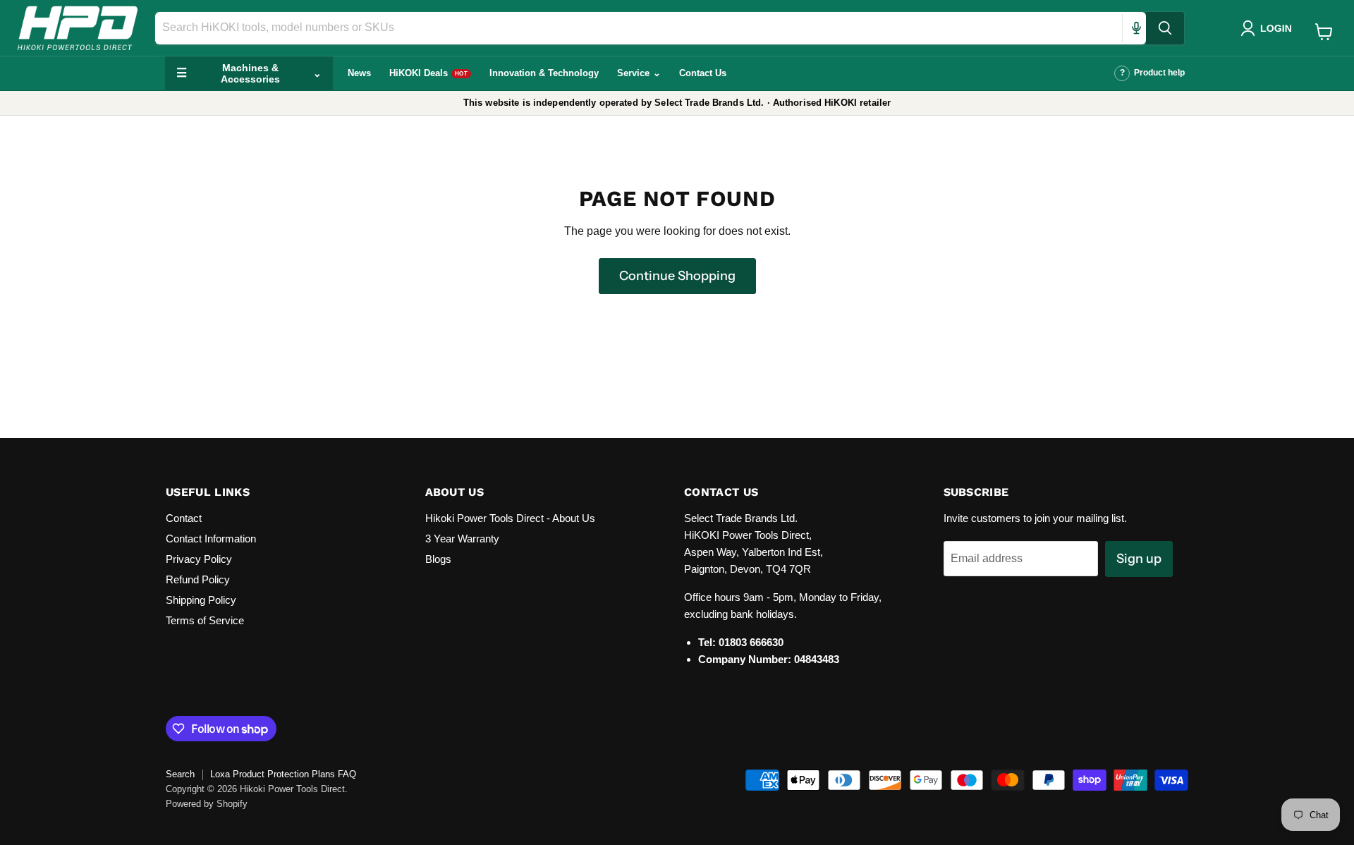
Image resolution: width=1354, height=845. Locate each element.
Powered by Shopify (207, 803)
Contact (184, 518)
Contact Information (211, 539)
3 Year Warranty (462, 539)
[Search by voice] (1136, 28)
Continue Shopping (677, 276)
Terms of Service (205, 620)
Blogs (438, 559)
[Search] (1165, 28)
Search (180, 774)
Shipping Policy (201, 600)
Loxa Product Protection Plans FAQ (283, 774)
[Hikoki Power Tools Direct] (78, 28)
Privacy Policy (199, 559)
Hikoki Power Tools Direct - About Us (510, 518)
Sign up (1138, 558)
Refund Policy (198, 579)
